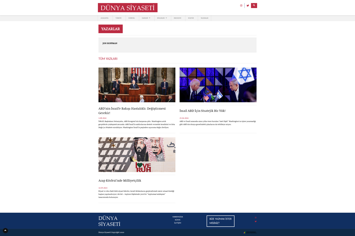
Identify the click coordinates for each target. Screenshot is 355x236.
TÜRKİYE (118, 18)
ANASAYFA (104, 18)
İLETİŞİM (177, 223)
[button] (5, 230)
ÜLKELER (145, 18)
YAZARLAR (204, 18)
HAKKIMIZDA (178, 217)
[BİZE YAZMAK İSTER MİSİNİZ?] (232, 215)
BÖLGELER (161, 18)
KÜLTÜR (191, 18)
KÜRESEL (132, 18)
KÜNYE (177, 220)
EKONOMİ (177, 18)
